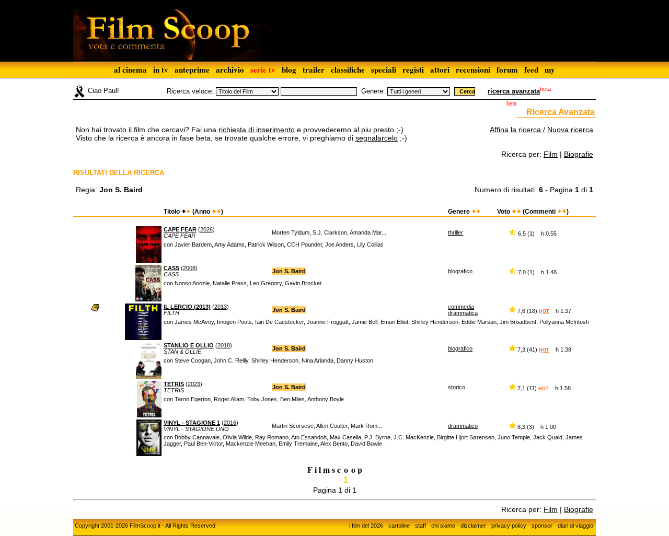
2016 (230, 423)
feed (531, 69)
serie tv (262, 69)
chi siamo (443, 525)
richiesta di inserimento (256, 129)
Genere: (373, 91)
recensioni (473, 69)
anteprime (192, 69)
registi (413, 69)
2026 (206, 229)
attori (439, 69)
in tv (160, 69)
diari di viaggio (575, 525)
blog (289, 69)
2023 (194, 384)
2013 (220, 307)
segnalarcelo (376, 138)
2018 (223, 345)
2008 (189, 268)
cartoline (399, 525)
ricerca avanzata (514, 91)
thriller (455, 232)
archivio (230, 69)
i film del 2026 (366, 525)
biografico (460, 271)
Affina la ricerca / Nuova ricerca (541, 129)
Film (551, 154)
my (550, 69)
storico (456, 387)
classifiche (348, 69)
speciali (383, 69)
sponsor (542, 525)
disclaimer (473, 525)
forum (507, 69)
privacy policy (508, 525)
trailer (314, 69)
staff (420, 525)
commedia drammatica (463, 310)
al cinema (130, 69)
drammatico (463, 426)
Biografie (578, 154)
